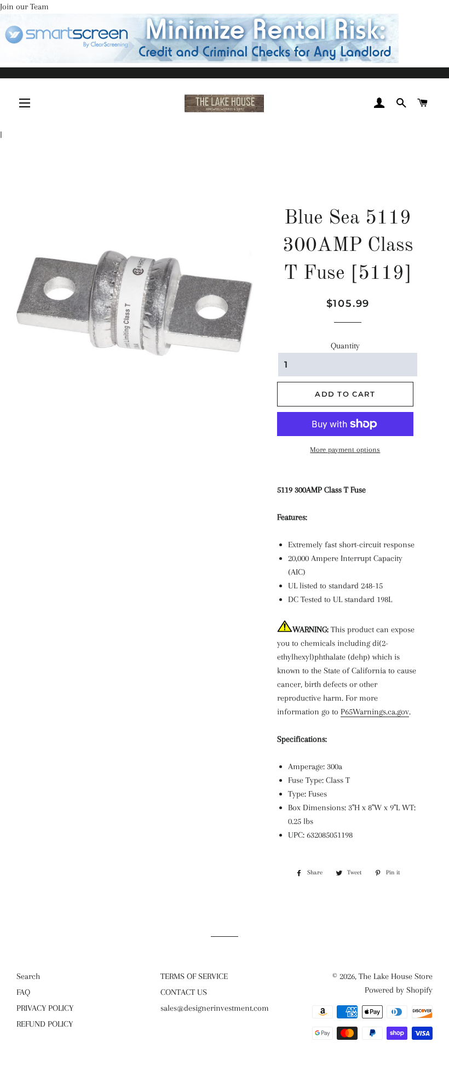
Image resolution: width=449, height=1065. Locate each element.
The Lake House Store (396, 976)
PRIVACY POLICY (44, 1008)
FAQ (23, 992)
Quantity (345, 346)
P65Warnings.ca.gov (375, 712)
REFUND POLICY (44, 1024)
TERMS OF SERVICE (194, 976)
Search (28, 976)
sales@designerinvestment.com (214, 1008)
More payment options (345, 449)
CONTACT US (183, 992)
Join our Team (24, 7)
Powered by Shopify (399, 990)
